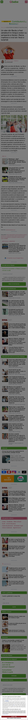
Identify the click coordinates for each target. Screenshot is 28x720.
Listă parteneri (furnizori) (5, 714)
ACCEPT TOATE (14, 716)
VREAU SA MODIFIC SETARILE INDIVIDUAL (14, 718)
